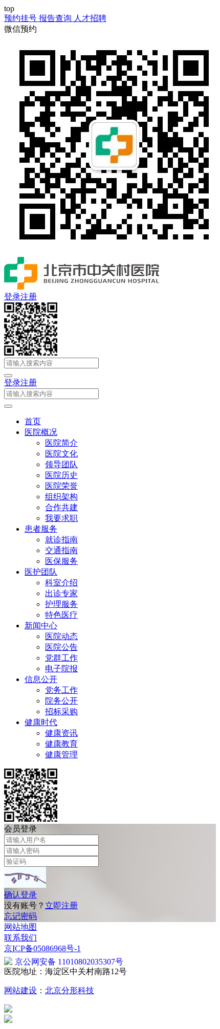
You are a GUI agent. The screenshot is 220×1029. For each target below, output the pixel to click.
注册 (28, 296)
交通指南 (61, 550)
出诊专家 (61, 593)
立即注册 (61, 905)
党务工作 (61, 690)
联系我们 (20, 937)
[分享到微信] (30, 352)
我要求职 (61, 518)
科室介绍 (61, 582)
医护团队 (41, 571)
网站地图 (20, 927)
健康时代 (41, 722)
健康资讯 (61, 733)
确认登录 (20, 894)
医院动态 (61, 636)
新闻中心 (41, 625)
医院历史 (61, 475)
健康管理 (61, 754)
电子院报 (61, 668)
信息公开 (41, 679)
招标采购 (61, 711)
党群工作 (61, 657)
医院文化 (61, 453)
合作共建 (61, 507)
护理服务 (61, 604)
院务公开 (61, 700)
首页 (33, 421)
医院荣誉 (61, 485)
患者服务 (41, 528)
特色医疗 (61, 614)
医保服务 (61, 561)
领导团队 (61, 464)
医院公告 (61, 647)
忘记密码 (20, 916)
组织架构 (61, 496)
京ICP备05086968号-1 (42, 948)
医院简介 (61, 443)
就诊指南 (61, 539)
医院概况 (41, 432)
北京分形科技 (69, 990)
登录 (12, 296)
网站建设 (20, 990)
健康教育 (61, 743)
